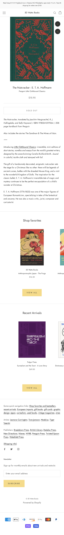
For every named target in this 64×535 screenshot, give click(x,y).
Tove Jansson (34, 419)
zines (58, 412)
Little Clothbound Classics (25, 146)
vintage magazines (46, 412)
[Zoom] (57, 24)
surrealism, (21, 412)
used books (32, 412)
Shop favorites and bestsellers (42, 405)
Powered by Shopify (32, 502)
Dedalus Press (49, 429)
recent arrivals (10, 409)
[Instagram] (18, 449)
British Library (36, 429)
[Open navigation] (4, 12)
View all (32, 292)
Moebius (45, 419)
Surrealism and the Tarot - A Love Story (32, 365)
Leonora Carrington (18, 419)
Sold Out (32, 110)
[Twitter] (11, 449)
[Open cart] (60, 12)
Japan (13, 412)
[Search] (54, 12)
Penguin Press (38, 433)
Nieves (22, 433)
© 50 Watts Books (32, 498)
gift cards (48, 409)
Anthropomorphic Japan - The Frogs (32, 273)
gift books (38, 409)
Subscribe (14, 483)
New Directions (10, 433)
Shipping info (10, 443)
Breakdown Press (21, 429)
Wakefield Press (17, 437)
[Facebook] (5, 449)
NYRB (28, 433)
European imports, (25, 409)
